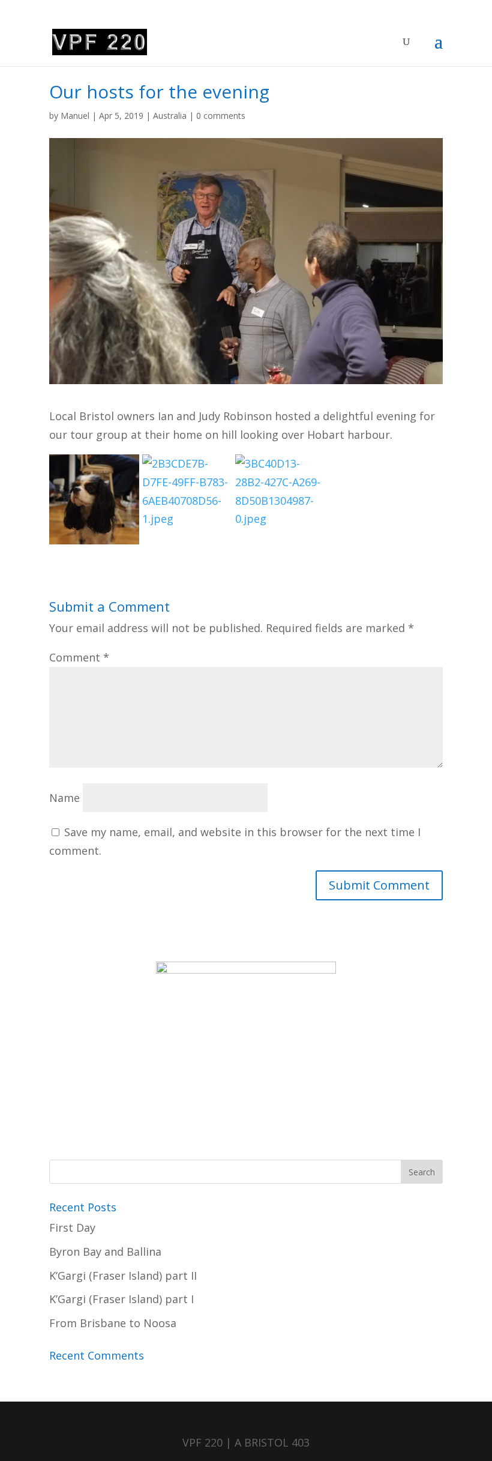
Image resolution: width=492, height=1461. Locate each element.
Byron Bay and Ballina (105, 1251)
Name (64, 798)
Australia (170, 115)
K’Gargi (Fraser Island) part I (121, 1299)
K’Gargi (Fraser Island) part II (123, 1275)
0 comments (220, 115)
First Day (72, 1227)
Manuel (75, 115)
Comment (79, 657)
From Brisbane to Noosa (112, 1323)
